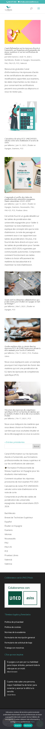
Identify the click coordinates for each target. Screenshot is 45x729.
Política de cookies (13, 627)
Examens (15, 148)
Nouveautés (35, 60)
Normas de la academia (15, 632)
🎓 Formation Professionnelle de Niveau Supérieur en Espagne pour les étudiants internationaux (22, 471)
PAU (6, 63)
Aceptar (18, 725)
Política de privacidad (14, 622)
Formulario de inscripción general (20, 637)
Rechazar (27, 725)
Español (8, 521)
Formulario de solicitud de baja (18, 642)
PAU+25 (12, 63)
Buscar (36, 446)
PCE (17, 63)
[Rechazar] (42, 719)
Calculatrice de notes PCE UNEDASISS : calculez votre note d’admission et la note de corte (21, 141)
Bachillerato (9, 60)
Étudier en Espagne (22, 60)
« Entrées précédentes (15, 442)
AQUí (32, 722)
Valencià (23, 63)
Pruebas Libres (21, 210)
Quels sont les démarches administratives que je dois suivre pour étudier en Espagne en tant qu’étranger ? (22, 302)
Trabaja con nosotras (14, 647)
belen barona (13, 57)
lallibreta (11, 145)
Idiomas (8, 534)
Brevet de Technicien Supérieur (19, 517)
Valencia (8, 564)
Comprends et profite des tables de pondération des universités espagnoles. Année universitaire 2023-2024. (20, 199)
